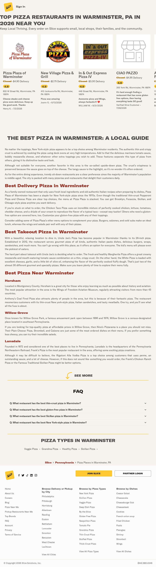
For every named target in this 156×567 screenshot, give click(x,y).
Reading (46, 514)
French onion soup (125, 516)
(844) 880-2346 (145, 563)
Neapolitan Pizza (87, 520)
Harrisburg (47, 505)
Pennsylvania (64, 462)
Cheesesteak (122, 507)
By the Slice (85, 511)
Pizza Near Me (12, 507)
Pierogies (120, 530)
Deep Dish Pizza (87, 507)
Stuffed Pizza (85, 539)
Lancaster (46, 528)
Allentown (46, 510)
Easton (45, 519)
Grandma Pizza (86, 530)
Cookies (120, 511)
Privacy (8, 530)
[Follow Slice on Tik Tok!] (27, 475)
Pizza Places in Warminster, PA (94, 462)
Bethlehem (47, 524)
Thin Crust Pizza (87, 534)
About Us (9, 493)
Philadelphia (48, 496)
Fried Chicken (123, 520)
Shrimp (119, 534)
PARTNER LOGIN (133, 473)
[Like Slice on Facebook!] (19, 475)
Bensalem (46, 537)
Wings (119, 543)
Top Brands (10, 516)
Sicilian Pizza (85, 498)
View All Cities (49, 554)
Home (8, 488)
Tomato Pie (84, 525)
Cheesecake (122, 498)
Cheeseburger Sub (125, 502)
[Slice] (8, 6)
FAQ (7, 520)
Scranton (46, 533)
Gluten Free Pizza (87, 516)
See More (83, 375)
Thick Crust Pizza (87, 543)
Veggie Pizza (85, 502)
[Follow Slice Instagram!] (36, 475)
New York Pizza (86, 493)
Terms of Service (13, 534)
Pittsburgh (47, 501)
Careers (8, 498)
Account (9, 525)
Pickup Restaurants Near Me (19, 511)
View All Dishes (123, 551)
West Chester (48, 542)
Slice (48, 462)
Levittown (46, 546)
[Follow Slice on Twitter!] (22, 475)
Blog (7, 502)
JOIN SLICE (93, 473)
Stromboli (121, 539)
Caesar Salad (122, 493)
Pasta (119, 525)
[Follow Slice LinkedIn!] (31, 475)
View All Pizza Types (89, 551)
